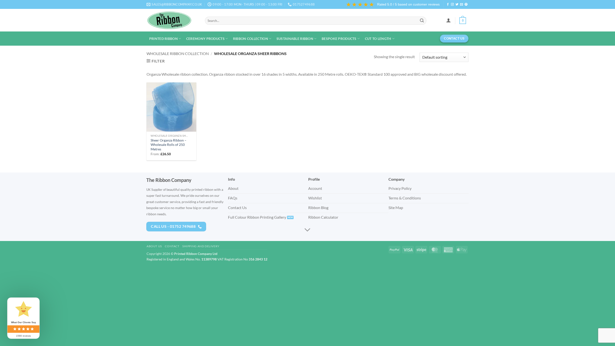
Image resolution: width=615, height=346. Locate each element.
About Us (154, 246)
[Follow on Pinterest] (466, 4)
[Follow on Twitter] (456, 4)
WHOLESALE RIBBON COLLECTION (178, 53)
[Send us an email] (461, 4)
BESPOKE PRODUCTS (339, 39)
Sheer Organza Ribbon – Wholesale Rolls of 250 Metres (168, 144)
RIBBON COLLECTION (250, 39)
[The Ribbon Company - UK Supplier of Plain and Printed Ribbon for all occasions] (172, 20)
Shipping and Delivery (201, 246)
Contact (172, 246)
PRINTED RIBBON (163, 39)
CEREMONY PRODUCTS (205, 39)
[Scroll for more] (307, 230)
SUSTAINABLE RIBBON (295, 39)
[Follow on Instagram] (452, 4)
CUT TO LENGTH (378, 39)
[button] (448, 20)
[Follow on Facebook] (447, 4)
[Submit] (422, 21)
